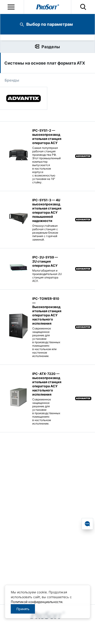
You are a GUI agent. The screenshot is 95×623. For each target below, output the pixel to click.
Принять (23, 609)
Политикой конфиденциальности (36, 602)
